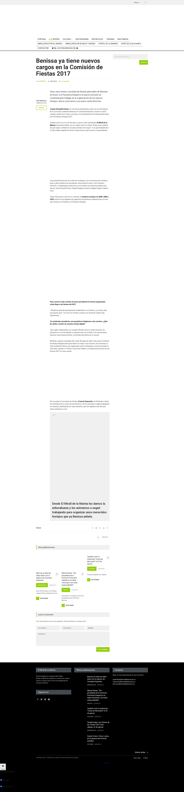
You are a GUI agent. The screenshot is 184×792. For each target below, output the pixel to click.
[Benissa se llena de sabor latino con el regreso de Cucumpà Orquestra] (47, 562)
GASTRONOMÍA (82, 39)
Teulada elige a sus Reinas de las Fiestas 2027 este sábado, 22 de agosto (98, 724)
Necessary (6, 780)
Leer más (106, 763)
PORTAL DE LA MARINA (108, 43)
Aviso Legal (137, 758)
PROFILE (41, 108)
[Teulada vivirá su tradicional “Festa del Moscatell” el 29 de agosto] (79, 712)
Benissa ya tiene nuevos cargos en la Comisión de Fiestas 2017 (69, 67)
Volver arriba (140, 752)
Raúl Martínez (41, 101)
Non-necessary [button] (5, 785)
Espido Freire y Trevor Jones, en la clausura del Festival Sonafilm (98, 738)
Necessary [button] (3, 778)
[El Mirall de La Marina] (92, 29)
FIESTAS (43, 81)
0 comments (65, 81)
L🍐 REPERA (54, 39)
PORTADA (42, 39)
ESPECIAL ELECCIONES (131, 43)
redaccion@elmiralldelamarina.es (124, 682)
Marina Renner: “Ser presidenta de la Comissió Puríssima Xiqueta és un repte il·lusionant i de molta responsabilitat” (69, 579)
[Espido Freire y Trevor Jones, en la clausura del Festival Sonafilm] (79, 740)
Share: (38, 528)
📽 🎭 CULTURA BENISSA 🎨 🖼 (65, 48)
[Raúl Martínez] (41, 93)
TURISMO (110, 39)
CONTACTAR (43, 48)
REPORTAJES (97, 39)
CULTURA (67, 39)
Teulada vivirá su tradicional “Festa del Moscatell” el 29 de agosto (95, 560)
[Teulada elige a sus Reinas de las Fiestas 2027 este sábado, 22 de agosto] (79, 726)
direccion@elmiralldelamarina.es (124, 684)
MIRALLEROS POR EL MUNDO (50, 43)
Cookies (145, 758)
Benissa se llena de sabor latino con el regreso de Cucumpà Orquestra (44, 576)
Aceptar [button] (100, 763)
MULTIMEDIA (123, 39)
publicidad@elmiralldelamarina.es (124, 679)
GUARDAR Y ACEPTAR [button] (8, 791)
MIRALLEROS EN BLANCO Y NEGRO (80, 43)
